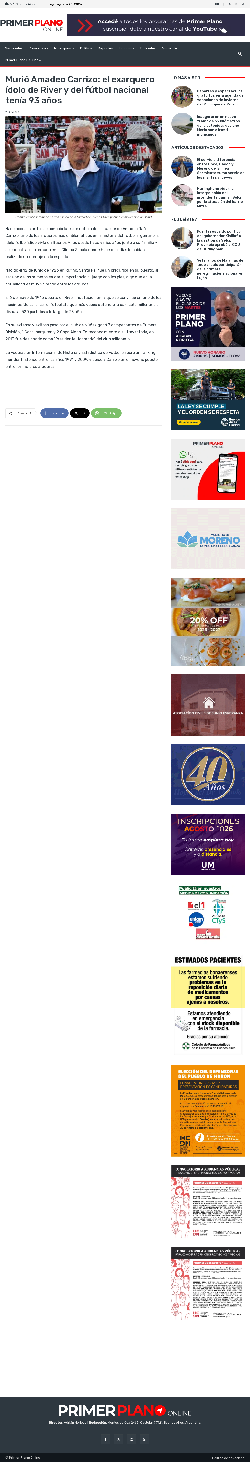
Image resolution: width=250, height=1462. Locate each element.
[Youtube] (217, 4)
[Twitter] (230, 4)
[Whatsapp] (242, 4)
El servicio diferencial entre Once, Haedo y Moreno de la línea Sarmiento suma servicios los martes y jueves (221, 168)
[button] (240, 54)
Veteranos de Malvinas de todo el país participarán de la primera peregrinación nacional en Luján (220, 269)
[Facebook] (223, 4)
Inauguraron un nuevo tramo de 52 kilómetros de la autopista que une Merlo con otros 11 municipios (218, 126)
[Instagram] (236, 4)
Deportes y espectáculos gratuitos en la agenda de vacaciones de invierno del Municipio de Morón (220, 97)
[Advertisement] (208, 1359)
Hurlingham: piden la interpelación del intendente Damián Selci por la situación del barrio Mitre (220, 197)
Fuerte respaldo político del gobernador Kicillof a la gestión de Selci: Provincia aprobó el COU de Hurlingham (219, 240)
